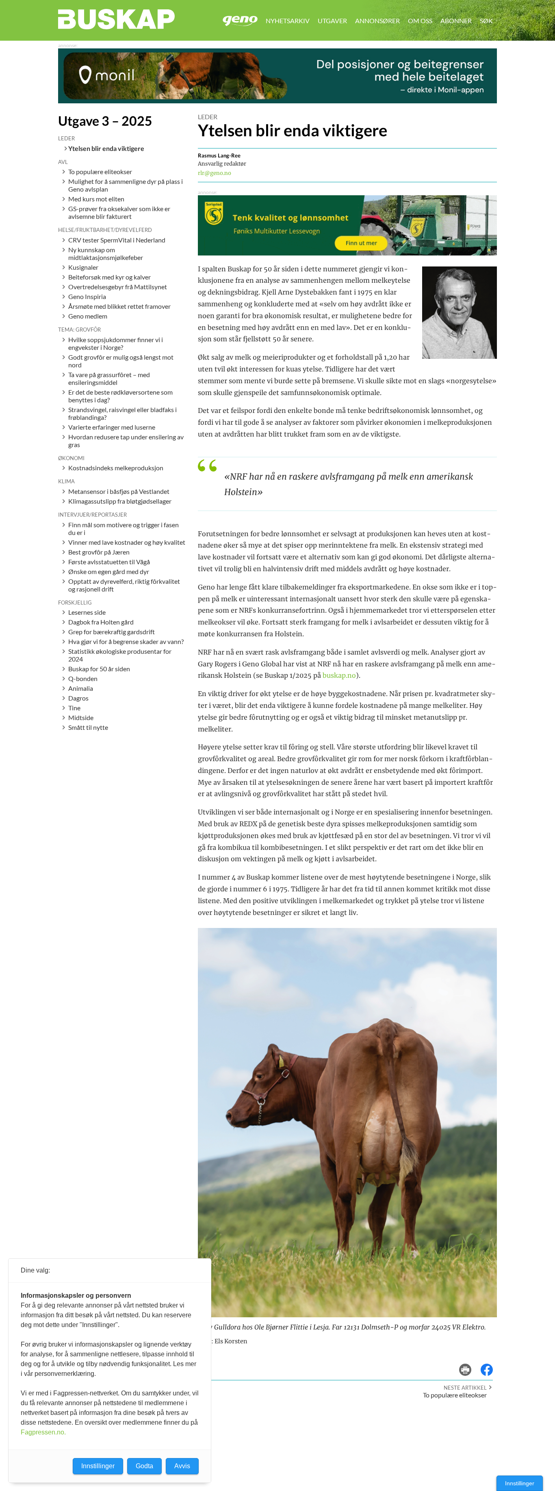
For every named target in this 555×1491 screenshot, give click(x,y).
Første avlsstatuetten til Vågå (109, 561)
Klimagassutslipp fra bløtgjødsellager (119, 501)
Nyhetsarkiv (288, 20)
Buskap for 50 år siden (99, 668)
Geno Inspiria (87, 296)
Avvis (182, 1466)
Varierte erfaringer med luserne (111, 427)
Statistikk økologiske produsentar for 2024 (119, 655)
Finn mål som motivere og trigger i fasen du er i (123, 528)
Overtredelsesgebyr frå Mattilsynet (117, 286)
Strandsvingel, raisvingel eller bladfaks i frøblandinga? (122, 413)
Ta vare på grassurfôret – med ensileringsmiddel (109, 378)
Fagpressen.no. (43, 1432)
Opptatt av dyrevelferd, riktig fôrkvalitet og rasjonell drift (124, 585)
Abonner (456, 20)
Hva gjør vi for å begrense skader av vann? (126, 641)
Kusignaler (83, 267)
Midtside (80, 717)
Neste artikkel (465, 1387)
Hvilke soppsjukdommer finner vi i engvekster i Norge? (115, 343)
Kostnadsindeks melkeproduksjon (115, 468)
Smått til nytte (88, 727)
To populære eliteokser (100, 171)
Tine (74, 708)
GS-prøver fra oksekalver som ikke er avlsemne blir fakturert (119, 212)
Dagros (78, 698)
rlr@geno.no (214, 173)
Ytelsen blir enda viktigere (106, 148)
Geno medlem (87, 316)
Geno (240, 21)
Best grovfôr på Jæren (99, 552)
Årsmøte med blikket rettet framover (119, 306)
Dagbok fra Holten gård (101, 622)
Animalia (80, 688)
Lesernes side (87, 612)
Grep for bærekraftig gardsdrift (111, 631)
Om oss (420, 20)
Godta (144, 1466)
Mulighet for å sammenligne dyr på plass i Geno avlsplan (125, 185)
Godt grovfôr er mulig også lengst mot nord (120, 361)
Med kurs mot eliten (96, 199)
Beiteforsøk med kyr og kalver (109, 277)
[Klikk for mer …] (277, 101)
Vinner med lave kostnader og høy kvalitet (126, 542)
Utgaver (332, 20)
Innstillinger (519, 1483)
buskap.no (339, 675)
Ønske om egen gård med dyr (108, 571)
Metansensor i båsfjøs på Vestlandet (118, 491)
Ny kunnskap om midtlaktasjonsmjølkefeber (105, 253)
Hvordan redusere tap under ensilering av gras (126, 440)
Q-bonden (83, 678)
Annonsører (377, 20)
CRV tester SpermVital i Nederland (116, 240)
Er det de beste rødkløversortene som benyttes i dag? (120, 396)
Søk (486, 20)
